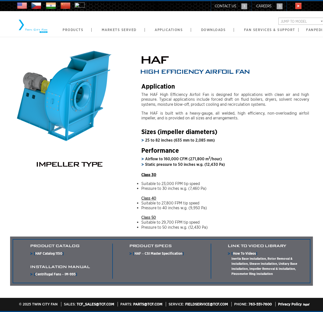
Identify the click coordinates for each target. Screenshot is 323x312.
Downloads (213, 30)
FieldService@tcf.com (206, 304)
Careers (264, 6)
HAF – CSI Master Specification (158, 253)
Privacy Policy (290, 304)
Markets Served (119, 30)
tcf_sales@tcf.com (95, 304)
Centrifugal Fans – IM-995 (55, 274)
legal (306, 304)
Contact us (225, 6)
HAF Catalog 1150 (48, 253)
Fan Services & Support (269, 30)
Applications (169, 30)
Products (73, 30)
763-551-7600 (260, 304)
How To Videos (244, 253)
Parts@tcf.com (147, 304)
